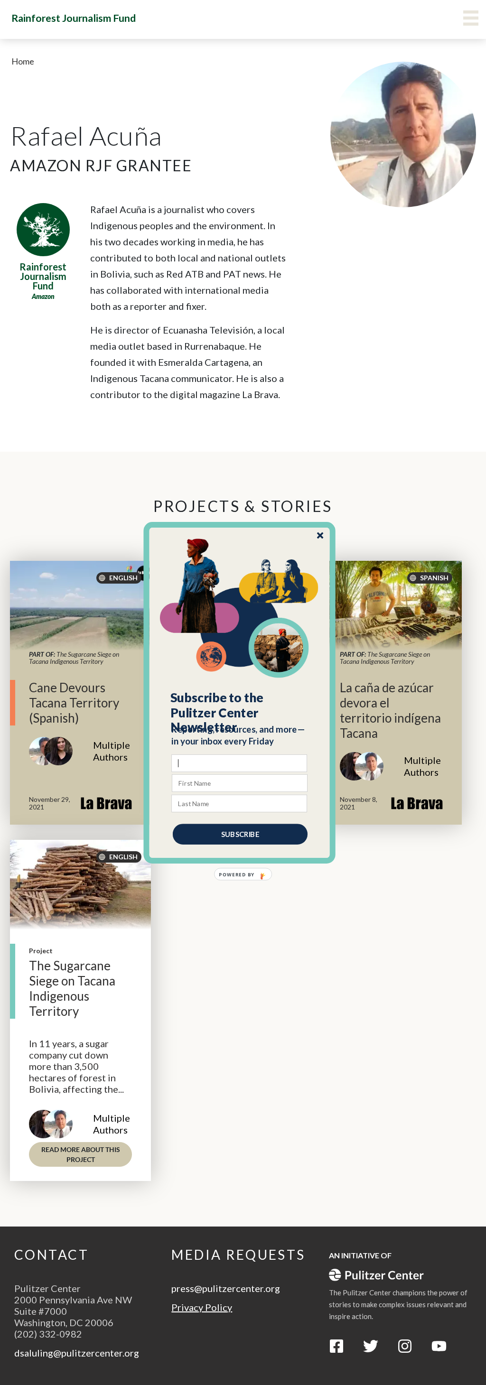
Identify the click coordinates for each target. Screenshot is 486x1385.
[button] (239, 712)
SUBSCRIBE (240, 833)
